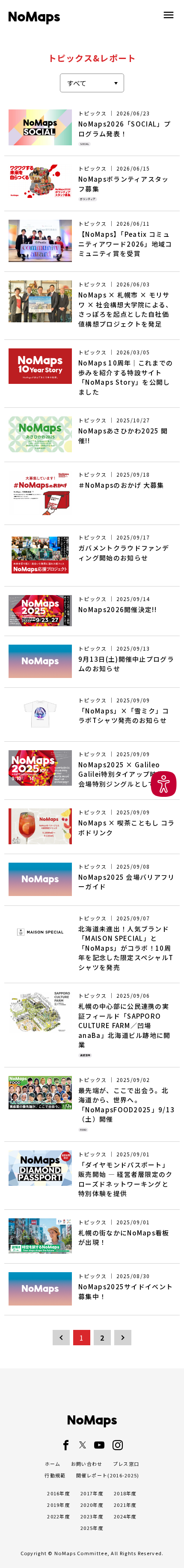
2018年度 (125, 1493)
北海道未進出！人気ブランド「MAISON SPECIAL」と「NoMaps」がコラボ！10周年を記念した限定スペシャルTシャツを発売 (125, 948)
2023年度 (92, 1516)
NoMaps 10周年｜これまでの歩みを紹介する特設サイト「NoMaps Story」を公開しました (125, 377)
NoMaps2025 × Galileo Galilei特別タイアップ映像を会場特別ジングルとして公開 (124, 774)
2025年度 (92, 1527)
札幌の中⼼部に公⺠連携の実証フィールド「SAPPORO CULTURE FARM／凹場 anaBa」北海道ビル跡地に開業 (124, 1025)
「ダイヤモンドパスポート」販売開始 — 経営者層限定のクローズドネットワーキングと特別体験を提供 (125, 1179)
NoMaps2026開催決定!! (117, 609)
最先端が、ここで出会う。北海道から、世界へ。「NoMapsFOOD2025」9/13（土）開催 (126, 1105)
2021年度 (125, 1504)
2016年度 (58, 1493)
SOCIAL (84, 144)
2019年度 (58, 1504)
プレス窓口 (126, 1463)
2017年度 (92, 1493)
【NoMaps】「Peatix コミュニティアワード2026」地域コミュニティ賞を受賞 (125, 244)
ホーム (53, 1463)
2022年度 (58, 1516)
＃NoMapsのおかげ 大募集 (121, 484)
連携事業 (85, 1055)
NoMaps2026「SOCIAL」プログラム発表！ (124, 128)
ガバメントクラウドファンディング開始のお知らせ (123, 552)
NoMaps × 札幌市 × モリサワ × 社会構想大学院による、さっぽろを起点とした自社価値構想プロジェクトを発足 (125, 309)
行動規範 (55, 1475)
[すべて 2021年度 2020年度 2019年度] (92, 83)
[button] (164, 784)
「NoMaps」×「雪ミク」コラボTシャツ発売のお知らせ (123, 715)
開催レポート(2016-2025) (107, 1475)
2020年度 (92, 1504)
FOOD (83, 1130)
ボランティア (87, 199)
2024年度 (125, 1516)
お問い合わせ (87, 1463)
